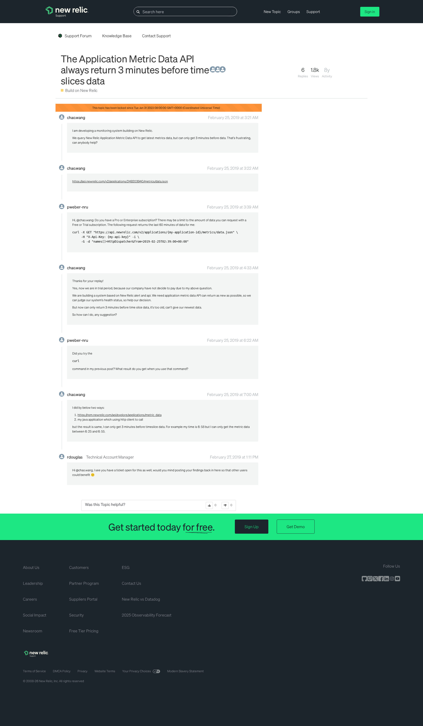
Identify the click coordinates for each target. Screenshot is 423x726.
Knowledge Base (117, 35)
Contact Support (156, 35)
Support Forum (78, 35)
